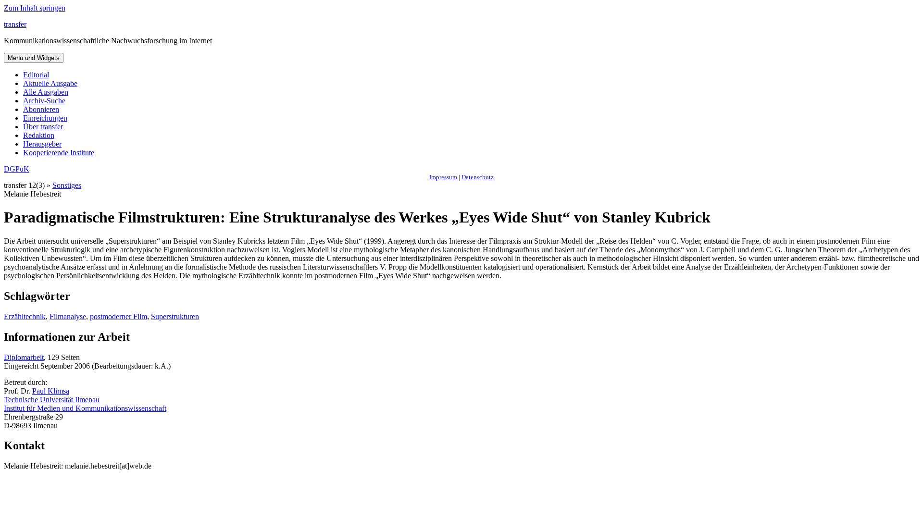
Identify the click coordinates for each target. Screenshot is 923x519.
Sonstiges (66, 185)
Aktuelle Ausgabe (50, 83)
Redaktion (38, 135)
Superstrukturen (175, 316)
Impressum (443, 177)
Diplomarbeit (24, 357)
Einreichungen (45, 118)
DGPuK (16, 169)
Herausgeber (42, 144)
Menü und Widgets (34, 58)
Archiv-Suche (44, 101)
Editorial (36, 75)
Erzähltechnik (25, 316)
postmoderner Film (118, 316)
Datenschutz (478, 177)
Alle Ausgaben (45, 92)
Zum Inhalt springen (34, 8)
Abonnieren (41, 109)
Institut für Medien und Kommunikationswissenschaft (85, 408)
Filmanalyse (68, 316)
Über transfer (43, 127)
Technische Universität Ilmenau (52, 399)
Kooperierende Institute (58, 152)
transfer (15, 24)
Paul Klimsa (50, 391)
